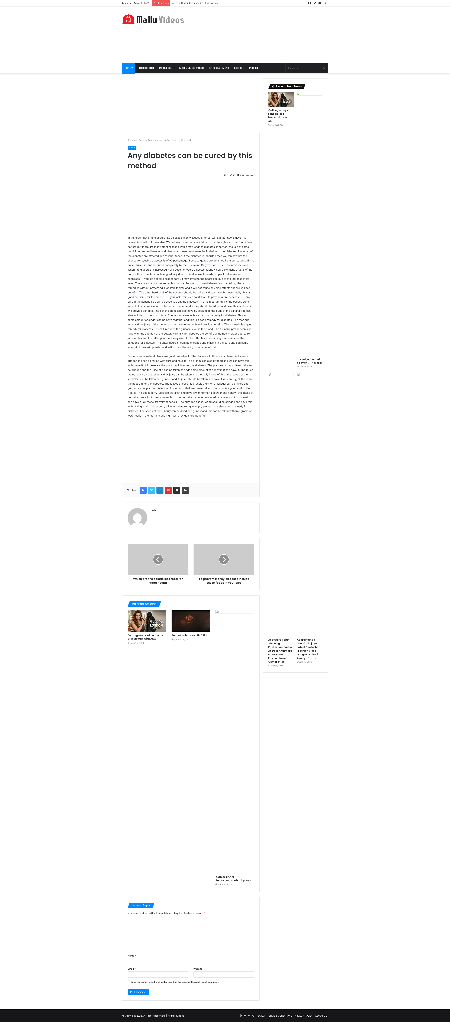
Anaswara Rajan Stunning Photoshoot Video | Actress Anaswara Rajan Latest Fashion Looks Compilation (280, 651)
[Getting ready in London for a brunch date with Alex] (147, 621)
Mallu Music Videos (191, 68)
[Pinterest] (168, 490)
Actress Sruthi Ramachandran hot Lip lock (233, 878)
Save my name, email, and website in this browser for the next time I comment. (175, 982)
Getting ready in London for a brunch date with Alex (147, 637)
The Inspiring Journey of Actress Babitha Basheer (199, 3)
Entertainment (219, 68)
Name (132, 955)
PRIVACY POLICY (303, 1015)
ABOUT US (321, 1015)
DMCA (261, 1015)
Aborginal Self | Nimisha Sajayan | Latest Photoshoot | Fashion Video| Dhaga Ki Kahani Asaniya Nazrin (309, 649)
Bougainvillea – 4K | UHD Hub (190, 635)
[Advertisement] (260, 34)
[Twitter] (151, 490)
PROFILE (254, 68)
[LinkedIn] (159, 490)
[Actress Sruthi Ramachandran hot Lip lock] (235, 742)
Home (133, 140)
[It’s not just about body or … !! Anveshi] (309, 224)
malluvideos (177, 1015)
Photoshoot (146, 68)
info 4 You (165, 68)
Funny (129, 68)
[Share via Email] (176, 490)
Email (132, 968)
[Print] (185, 490)
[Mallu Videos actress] (154, 19)
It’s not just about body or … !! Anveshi (309, 361)
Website (197, 968)
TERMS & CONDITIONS (279, 1015)
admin (156, 510)
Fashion (239, 68)
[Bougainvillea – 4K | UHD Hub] (191, 621)
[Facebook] (143, 490)
